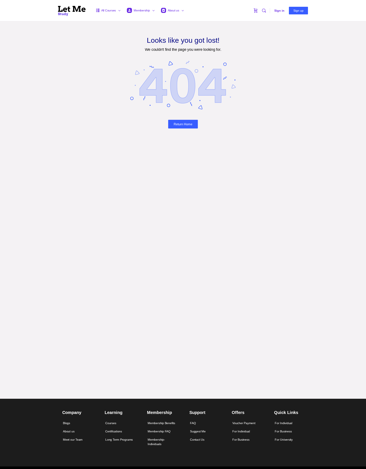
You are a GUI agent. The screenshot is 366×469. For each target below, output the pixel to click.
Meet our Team (73, 439)
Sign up (298, 10)
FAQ (193, 423)
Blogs (66, 423)
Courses (110, 423)
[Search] (264, 10)
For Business (240, 439)
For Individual (241, 431)
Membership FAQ (159, 431)
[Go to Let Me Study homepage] (72, 10)
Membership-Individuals (156, 442)
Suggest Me (198, 431)
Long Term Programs (119, 439)
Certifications (113, 431)
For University (284, 439)
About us (68, 431)
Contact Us (197, 439)
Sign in (279, 10)
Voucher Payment (243, 423)
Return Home (183, 124)
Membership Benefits (161, 423)
